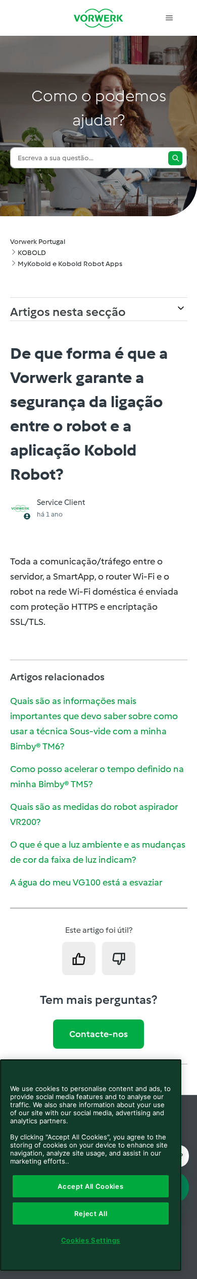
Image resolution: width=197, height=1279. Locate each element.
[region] (90, 1165)
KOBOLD (32, 252)
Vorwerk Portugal (37, 241)
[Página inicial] (98, 18)
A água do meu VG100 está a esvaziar (86, 882)
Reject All (91, 1213)
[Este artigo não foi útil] (118, 958)
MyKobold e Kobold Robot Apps (70, 264)
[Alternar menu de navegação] (169, 18)
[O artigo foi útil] (78, 958)
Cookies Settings (91, 1240)
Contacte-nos (98, 1034)
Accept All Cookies (90, 1186)
